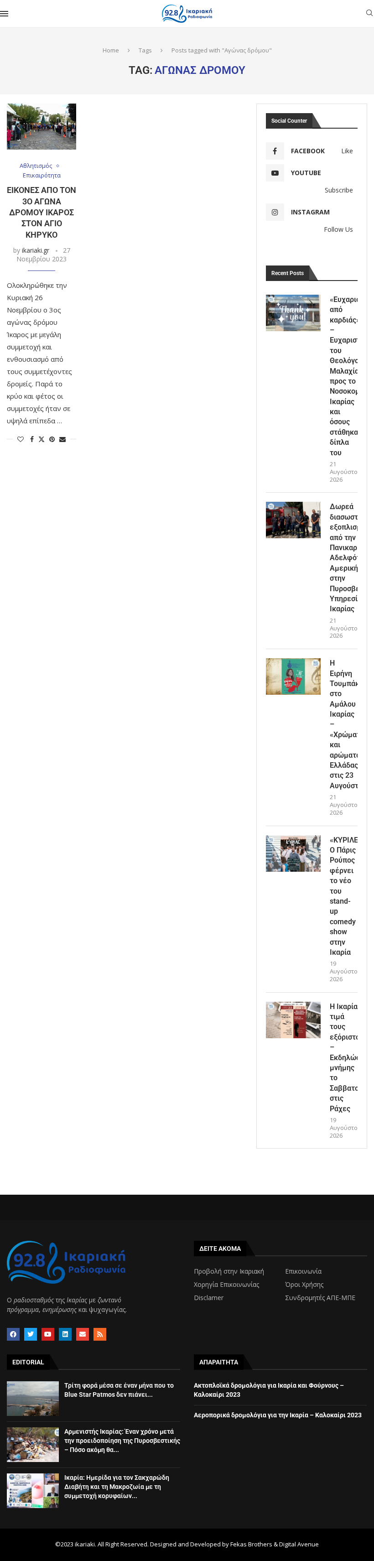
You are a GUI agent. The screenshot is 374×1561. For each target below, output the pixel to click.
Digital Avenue (299, 1544)
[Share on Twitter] (41, 439)
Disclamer (208, 1298)
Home (111, 50)
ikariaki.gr (35, 250)
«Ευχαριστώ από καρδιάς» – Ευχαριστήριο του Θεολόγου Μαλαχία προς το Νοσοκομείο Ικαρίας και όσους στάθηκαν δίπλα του (344, 376)
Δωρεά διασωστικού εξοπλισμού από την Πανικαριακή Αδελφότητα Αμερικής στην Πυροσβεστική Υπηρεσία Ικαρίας (344, 557)
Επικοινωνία (303, 1271)
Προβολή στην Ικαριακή (229, 1271)
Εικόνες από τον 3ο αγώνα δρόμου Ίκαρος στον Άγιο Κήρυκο (41, 212)
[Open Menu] (4, 14)
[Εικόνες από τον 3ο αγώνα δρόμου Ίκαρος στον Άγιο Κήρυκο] (41, 127)
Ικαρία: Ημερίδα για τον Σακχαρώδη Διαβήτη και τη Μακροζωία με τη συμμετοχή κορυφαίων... (116, 1486)
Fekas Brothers (251, 1544)
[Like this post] (20, 439)
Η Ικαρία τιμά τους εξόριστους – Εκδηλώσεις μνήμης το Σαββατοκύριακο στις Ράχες (344, 1057)
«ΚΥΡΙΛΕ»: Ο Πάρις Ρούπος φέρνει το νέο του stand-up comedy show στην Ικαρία (344, 896)
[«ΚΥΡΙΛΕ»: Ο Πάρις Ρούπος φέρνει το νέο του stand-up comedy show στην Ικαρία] (293, 853)
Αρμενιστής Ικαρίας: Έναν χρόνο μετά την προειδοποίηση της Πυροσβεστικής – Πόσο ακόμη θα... (122, 1440)
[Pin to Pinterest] (52, 439)
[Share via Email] (62, 439)
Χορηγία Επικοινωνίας (226, 1284)
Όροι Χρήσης (304, 1284)
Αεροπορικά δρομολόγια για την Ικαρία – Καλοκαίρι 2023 (278, 1415)
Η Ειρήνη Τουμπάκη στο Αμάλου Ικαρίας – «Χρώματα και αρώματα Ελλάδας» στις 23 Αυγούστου (344, 724)
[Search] (369, 14)
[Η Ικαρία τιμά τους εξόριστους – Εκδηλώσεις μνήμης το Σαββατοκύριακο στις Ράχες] (293, 1020)
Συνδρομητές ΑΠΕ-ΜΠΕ (320, 1298)
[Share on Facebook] (32, 439)
